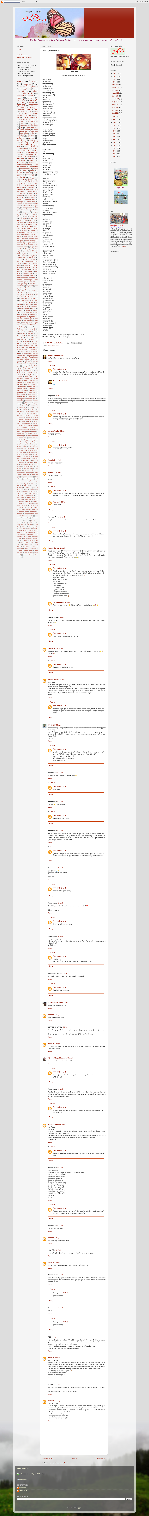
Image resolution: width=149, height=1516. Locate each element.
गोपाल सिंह (33, 431)
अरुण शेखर (28, 331)
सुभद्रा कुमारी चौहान (22, 390)
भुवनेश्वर (31, 481)
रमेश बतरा (29, 374)
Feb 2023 (115, 110)
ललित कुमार (34, 501)
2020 (115, 122)
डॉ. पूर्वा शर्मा (34, 298)
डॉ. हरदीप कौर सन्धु (25, 458)
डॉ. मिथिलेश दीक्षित (21, 452)
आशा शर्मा (35, 419)
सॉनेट (27, 259)
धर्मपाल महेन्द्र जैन (21, 536)
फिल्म (18, 234)
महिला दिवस (24, 142)
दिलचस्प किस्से (20, 534)
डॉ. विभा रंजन (27, 454)
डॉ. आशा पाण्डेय (33, 216)
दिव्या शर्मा (35, 353)
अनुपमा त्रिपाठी (31, 329)
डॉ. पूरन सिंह (32, 450)
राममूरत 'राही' (20, 499)
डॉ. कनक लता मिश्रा (22, 446)
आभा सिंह (21, 419)
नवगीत (22, 154)
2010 (115, 151)
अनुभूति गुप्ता (32, 409)
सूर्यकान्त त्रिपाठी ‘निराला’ (28, 325)
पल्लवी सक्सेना (34, 306)
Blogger (78, 1508)
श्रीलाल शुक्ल (28, 319)
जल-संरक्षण (34, 126)
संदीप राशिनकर (27, 321)
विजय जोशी (55, 346)
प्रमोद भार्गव (21, 105)
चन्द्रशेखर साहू (20, 435)
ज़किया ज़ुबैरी (20, 532)
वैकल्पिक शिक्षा (20, 548)
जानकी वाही (19, 440)
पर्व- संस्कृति (34, 100)
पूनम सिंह (35, 362)
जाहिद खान (20, 245)
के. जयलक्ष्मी (28, 288)
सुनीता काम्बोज (32, 522)
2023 (115, 82)
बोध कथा (19, 173)
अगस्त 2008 (120, 171)
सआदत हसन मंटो (33, 191)
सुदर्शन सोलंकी (31, 243)
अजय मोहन (30, 407)
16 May (54, 1337)
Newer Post (47, 1458)
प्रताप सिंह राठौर (31, 232)
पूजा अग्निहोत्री (25, 540)
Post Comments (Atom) (60, 1463)
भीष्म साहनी (24, 481)
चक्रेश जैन (23, 290)
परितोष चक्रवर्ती (34, 358)
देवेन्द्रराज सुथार (25, 460)
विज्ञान (22, 124)
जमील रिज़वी (34, 435)
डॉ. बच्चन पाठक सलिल (27, 345)
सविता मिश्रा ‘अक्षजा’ (27, 323)
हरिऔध (28, 528)
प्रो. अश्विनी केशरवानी (23, 130)
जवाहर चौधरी (34, 167)
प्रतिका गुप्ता (25, 470)
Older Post (101, 1458)
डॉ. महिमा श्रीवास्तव (27, 271)
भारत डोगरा (20, 136)
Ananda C (51, 460)
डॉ (32, 341)
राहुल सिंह (24, 214)
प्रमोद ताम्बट (32, 364)
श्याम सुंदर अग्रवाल (28, 550)
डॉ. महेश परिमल (33, 121)
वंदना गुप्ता (31, 503)
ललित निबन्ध (21, 160)
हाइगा (20, 557)
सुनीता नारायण (20, 524)
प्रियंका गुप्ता (23, 132)
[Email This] (72, 343)
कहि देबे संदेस (20, 286)
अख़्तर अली (23, 148)
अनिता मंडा (29, 226)
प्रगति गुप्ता (29, 210)
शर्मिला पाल (19, 382)
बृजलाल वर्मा (25, 234)
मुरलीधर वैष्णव (29, 312)
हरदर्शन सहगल (28, 401)
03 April (63, 369)
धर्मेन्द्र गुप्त (34, 460)
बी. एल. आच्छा (26, 212)
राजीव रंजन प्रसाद (21, 493)
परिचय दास (33, 464)
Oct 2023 (115, 87)
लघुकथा (27, 84)
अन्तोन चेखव (19, 411)
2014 (115, 139)
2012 (115, 145)
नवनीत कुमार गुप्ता (30, 195)
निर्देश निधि (31, 158)
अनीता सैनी (32, 282)
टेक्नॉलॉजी (31, 179)
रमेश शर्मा (33, 275)
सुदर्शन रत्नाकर (21, 138)
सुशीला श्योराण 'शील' (33, 526)
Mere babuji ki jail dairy (25, 57)
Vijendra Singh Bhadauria (57, 1058)
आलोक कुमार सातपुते (22, 284)
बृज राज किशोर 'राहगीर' (28, 479)
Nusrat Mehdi (53, 355)
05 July (58, 1384)
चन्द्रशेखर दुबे (31, 433)
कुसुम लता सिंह (32, 530)
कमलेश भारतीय (22, 425)
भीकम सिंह (32, 234)
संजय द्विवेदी (28, 384)
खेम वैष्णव (29, 429)
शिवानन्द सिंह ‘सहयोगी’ (30, 382)
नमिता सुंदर (21, 462)
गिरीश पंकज (24, 126)
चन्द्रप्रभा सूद (32, 290)
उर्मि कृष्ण (29, 421)
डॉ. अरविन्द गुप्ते (20, 444)
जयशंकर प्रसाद (22, 437)
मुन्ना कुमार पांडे (28, 487)
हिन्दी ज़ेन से (34, 146)
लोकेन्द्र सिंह (20, 187)
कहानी (31, 96)
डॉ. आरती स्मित (25, 150)
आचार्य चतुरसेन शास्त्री (32, 417)
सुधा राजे (19, 522)
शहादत (26, 548)
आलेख (20, 81)
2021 (115, 119)
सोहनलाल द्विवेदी (21, 397)
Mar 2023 (115, 107)
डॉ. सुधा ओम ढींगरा (28, 302)
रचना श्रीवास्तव (23, 255)
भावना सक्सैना (34, 140)
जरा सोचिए (24, 230)
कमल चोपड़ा (32, 284)
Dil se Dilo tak (53, 648)
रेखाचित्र (25, 314)
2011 (115, 148)
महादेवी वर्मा (26, 275)
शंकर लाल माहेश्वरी (27, 509)
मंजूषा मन (19, 236)
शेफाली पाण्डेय (33, 511)
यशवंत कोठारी (30, 175)
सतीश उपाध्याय (31, 386)
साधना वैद (21, 520)
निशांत (36, 109)
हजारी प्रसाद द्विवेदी (30, 399)
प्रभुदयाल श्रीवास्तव (24, 308)
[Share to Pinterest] (80, 343)
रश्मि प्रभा (24, 239)
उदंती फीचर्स (33, 105)
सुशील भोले (32, 393)
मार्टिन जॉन (26, 485)
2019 (115, 125)
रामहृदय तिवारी (28, 376)
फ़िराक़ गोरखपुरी (29, 472)
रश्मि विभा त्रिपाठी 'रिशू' (31, 152)
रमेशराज (25, 220)
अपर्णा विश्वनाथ (28, 204)
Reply (50, 361)
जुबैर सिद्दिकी (25, 341)
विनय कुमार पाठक (21, 317)
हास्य (36, 119)
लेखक (31, 160)
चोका (26, 216)
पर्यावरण (35, 91)
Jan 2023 (115, 113)
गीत (22, 121)
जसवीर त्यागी (32, 437)
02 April (60, 355)
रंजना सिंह (32, 489)
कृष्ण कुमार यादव (33, 154)
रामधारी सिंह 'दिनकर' (22, 278)
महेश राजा (35, 310)
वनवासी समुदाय (25, 546)
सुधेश (25, 522)
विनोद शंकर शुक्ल (34, 505)
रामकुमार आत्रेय (31, 497)
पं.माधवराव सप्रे (24, 464)
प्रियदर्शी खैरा (34, 366)
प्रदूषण (19, 146)
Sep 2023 (115, 90)
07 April (60, 1275)
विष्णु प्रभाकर (32, 317)
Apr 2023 (115, 104)
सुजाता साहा (20, 259)
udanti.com (23, 1491)
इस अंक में (34, 87)
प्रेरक (24, 91)
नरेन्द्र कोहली (30, 462)
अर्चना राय (19, 216)
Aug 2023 (115, 93)
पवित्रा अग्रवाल (24, 360)
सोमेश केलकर (31, 394)
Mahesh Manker (54, 431)
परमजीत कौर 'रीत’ (27, 273)
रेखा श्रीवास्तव (20, 501)
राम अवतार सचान (21, 257)
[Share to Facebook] (78, 343)
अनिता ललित (20, 261)
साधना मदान (20, 224)
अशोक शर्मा (35, 415)
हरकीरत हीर (20, 401)
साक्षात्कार (31, 163)
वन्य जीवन (31, 136)
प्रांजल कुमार (25, 366)
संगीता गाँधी (21, 516)
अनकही (25, 89)
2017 (115, 131)
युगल (26, 489)
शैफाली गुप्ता (19, 513)
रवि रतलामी (25, 491)
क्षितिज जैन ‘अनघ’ (21, 429)
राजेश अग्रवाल (32, 493)
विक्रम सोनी (32, 278)
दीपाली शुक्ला (28, 249)
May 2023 (116, 101)
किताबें (19, 98)
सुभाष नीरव (31, 187)
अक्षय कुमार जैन (33, 405)
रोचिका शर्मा (27, 501)
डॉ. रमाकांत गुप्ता (33, 349)
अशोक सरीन (22, 417)
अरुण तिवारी (19, 415)
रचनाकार (31, 236)
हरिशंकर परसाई (28, 403)
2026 (115, 73)
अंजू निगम (29, 327)
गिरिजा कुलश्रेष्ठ (25, 431)
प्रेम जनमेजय (26, 251)
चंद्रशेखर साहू (20, 433)
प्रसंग (18, 366)
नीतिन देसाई (35, 536)
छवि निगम (28, 435)
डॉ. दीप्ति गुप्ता (34, 448)
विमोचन (33, 546)
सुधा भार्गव (22, 193)
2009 (115, 154)
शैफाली (20, 550)
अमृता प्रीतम (21, 413)
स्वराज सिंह (32, 397)
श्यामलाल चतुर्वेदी (28, 280)
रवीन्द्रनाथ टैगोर (29, 185)
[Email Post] (68, 343)
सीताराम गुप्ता (20, 202)
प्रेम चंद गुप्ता (52, 725)
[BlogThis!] (74, 343)
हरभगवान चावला (31, 202)
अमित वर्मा (27, 411)
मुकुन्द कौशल (20, 487)
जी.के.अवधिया (29, 245)
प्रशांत (31, 540)
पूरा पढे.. (124, 246)
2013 (115, 142)
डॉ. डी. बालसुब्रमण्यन (31, 117)
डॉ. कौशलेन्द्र (29, 294)
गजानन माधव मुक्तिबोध (22, 339)
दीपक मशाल (22, 356)
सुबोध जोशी (29, 524)
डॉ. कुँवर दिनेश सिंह (31, 181)
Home (74, 1458)
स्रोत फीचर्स (27, 93)
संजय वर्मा (35, 384)
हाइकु (31, 107)
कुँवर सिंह (30, 425)
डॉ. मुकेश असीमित (24, 300)
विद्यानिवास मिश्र (21, 243)
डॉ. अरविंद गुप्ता (32, 442)
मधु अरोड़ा (25, 483)
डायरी (18, 181)
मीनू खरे (21, 312)
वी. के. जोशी (29, 507)
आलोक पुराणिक (28, 419)
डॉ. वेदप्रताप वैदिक (23, 351)
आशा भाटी (30, 333)
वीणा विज (35, 378)
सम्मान (36, 280)
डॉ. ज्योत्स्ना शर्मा (24, 169)
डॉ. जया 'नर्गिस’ (25, 448)
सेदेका (36, 555)
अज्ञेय (23, 226)
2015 (115, 137)
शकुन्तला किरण (23, 380)
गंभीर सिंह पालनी (31, 337)
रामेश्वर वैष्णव (28, 499)
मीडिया (33, 251)
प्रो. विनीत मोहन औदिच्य (27, 368)
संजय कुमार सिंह (29, 516)
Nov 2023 (115, 84)
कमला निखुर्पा (34, 177)
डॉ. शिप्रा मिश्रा (21, 232)
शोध (30, 111)
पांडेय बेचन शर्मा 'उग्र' (28, 466)
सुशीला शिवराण (21, 394)
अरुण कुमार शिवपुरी (31, 413)
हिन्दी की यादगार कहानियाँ (24, 165)
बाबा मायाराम (31, 197)
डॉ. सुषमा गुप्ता (25, 183)
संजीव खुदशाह (22, 386)
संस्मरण (30, 98)
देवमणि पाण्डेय (20, 189)
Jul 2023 (115, 96)
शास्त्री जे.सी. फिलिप (23, 511)
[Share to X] (76, 343)
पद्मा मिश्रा (24, 358)
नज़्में (29, 536)
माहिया (30, 218)
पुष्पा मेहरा (27, 362)
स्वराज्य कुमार (20, 399)
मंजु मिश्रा (27, 310)
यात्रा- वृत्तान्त (33, 124)
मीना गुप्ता (33, 485)
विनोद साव (28, 115)
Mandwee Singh (54, 1124)
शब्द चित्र (32, 380)
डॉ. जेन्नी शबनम (21, 140)
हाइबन (30, 193)
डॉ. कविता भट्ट (25, 119)
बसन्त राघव (20, 310)
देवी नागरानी (29, 189)
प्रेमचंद (32, 171)
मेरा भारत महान (24, 542)
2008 (115, 157)
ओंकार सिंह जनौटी (26, 423)
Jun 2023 (115, 99)
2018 (115, 128)
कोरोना (36, 130)
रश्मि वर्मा (33, 491)
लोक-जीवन (27, 378)
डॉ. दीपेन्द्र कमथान (24, 298)
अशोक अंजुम (27, 415)
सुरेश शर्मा (24, 526)
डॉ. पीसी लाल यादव (23, 450)
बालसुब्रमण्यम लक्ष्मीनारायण (27, 477)
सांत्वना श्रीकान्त (31, 222)
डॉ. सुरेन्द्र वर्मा (27, 456)
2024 (115, 79)
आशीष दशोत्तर (29, 261)
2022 (115, 117)
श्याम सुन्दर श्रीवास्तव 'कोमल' (31, 513)
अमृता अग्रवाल (34, 411)
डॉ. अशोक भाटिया (27, 265)
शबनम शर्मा (19, 280)
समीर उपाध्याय (34, 518)
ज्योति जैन (19, 294)
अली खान (35, 331)
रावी (34, 499)
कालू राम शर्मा (29, 286)
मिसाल (25, 236)
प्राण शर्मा (33, 308)
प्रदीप (32, 470)
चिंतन (22, 179)
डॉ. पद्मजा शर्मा (26, 269)
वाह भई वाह (32, 257)
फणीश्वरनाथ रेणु (21, 370)
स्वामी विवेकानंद (21, 327)
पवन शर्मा (19, 466)
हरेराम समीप (25, 405)
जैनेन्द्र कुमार (27, 440)
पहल (20, 538)
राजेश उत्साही (20, 495)
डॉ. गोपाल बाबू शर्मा (33, 296)
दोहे (21, 128)
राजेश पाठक (32, 255)
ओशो (29, 335)
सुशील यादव (32, 214)
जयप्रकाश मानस (21, 292)
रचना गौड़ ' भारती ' (33, 253)
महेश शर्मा (33, 483)
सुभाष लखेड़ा (32, 390)
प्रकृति (22, 111)
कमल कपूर (35, 423)
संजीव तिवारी (20, 163)
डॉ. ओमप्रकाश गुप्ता (30, 532)
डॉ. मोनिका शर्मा (30, 452)
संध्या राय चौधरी (28, 552)
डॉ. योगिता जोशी (31, 347)
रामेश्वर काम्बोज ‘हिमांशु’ (23, 109)
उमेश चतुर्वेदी (22, 421)
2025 (115, 76)
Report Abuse (22, 1468)
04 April (63, 1072)
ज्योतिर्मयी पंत (32, 230)
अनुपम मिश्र (34, 132)
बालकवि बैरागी (26, 474)
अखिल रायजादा (22, 407)
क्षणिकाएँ (35, 142)
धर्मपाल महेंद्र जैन (31, 534)
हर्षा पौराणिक (34, 528)
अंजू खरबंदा (19, 204)
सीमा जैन (27, 520)
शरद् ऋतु (35, 509)
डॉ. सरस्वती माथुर (26, 353)
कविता (49, 346)
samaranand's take (55, 1002)
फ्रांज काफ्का (30, 370)
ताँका (20, 249)
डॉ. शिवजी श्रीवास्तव (26, 156)
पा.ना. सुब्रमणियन (27, 538)
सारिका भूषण (22, 282)
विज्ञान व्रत (32, 314)
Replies (52, 365)
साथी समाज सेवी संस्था (28, 555)
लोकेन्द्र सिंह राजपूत (30, 241)
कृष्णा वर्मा (29, 173)
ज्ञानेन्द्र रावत (34, 440)
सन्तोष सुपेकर (32, 388)
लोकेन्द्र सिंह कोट (22, 503)
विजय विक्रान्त (25, 505)
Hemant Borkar (53, 548)
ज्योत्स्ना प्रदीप (26, 206)
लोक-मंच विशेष (21, 177)
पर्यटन (24, 171)
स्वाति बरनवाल (22, 528)
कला (33, 134)
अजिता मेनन (24, 409)
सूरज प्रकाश (24, 134)
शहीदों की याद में (34, 548)
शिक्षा (26, 146)
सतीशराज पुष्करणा (21, 388)
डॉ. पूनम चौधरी (34, 247)
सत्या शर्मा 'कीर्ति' (21, 222)
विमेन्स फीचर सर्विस (29, 200)
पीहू (32, 468)
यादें (26, 113)
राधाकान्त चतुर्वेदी (29, 495)
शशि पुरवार (19, 319)
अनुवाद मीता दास (22, 530)
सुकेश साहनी (30, 128)
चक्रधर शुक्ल (27, 263)
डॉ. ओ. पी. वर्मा (26, 267)
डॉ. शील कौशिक (23, 218)
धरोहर (23, 107)
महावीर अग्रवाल (28, 372)
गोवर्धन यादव (34, 148)
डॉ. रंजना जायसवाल (22, 349)
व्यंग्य (36, 89)
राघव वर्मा (32, 542)
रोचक (22, 103)
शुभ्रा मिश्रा (20, 384)
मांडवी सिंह (19, 485)
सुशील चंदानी (29, 224)
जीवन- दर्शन (21, 100)
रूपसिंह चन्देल (28, 544)
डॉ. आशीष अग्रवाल (31, 444)
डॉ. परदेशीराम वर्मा (27, 144)
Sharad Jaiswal (53, 679)
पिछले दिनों (26, 468)
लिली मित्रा (32, 220)
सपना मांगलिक (26, 518)
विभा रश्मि (21, 507)
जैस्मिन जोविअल (31, 292)
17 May (57, 1357)
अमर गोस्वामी (20, 331)
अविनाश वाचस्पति (26, 228)
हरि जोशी (33, 259)
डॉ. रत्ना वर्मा (21, 87)
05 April (57, 1262)
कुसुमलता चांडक (24, 427)
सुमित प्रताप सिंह (21, 393)
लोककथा (19, 200)
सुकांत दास (33, 520)
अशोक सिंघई (22, 333)
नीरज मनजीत (25, 306)
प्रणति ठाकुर (22, 364)
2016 (115, 134)
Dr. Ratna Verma (22, 55)
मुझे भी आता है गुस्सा (22, 253)
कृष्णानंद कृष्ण (33, 427)
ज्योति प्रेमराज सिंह (23, 442)
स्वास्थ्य (31, 103)
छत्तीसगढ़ (31, 138)
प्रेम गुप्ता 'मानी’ (21, 197)
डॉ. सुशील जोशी (28, 304)
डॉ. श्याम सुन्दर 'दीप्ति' (26, 208)
